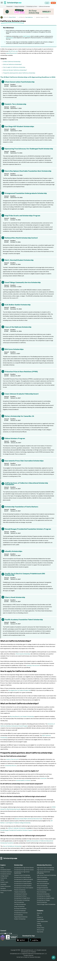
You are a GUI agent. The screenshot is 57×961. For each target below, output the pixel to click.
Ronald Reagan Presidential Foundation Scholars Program (16, 830)
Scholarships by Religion (43, 900)
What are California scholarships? (12, 64)
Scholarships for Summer (21, 912)
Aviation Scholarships (20, 919)
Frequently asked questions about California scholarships (19, 73)
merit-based (26, 36)
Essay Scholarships (19, 906)
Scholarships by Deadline (43, 896)
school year (43, 778)
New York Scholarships (43, 883)
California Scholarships (43, 879)
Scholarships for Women (20, 894)
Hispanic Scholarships (20, 892)
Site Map (39, 925)
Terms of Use (40, 929)
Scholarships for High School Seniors (24, 867)
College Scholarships (19, 6)
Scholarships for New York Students (23, 887)
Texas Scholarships (42, 877)
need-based (9, 37)
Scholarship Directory (6, 871)
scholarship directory (10, 765)
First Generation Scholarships (22, 900)
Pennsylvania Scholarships (44, 889)
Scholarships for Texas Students (22, 881)
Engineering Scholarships (20, 917)
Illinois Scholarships (42, 885)
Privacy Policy (40, 927)
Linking (39, 923)
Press (1, 892)
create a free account (12, 759)
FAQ (38, 915)
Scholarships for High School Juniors (24, 869)
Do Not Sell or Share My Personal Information (28, 957)
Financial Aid (9, 6)
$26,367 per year (13, 51)
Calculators (3, 884)
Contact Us (40, 917)
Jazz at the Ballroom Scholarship (12, 846)
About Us (39, 913)
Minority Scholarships (19, 889)
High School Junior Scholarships (45, 869)
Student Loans (4, 882)
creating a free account (33, 665)
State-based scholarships (23, 654)
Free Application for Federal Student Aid (19, 690)
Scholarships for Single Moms (22, 898)
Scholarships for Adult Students (22, 877)
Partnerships (40, 919)
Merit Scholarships (19, 902)
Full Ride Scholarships (20, 904)
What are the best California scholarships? (15, 70)
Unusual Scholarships (20, 910)
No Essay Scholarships (20, 908)
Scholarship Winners (5, 874)
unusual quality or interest (23, 780)
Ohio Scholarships (41, 892)
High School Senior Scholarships (45, 867)
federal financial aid (11, 53)
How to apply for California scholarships (14, 67)
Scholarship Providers (6, 890)
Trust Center (40, 932)
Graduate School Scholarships (22, 875)
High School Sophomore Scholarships (43, 872)
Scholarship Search (5, 869)
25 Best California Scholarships (12, 61)
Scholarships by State (31, 6)
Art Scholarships (18, 914)
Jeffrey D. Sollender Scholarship (16, 828)
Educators (3, 888)
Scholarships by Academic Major (45, 898)
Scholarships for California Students (23, 879)
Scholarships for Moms (20, 896)
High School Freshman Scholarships (46, 875)
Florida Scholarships (42, 881)
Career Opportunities (42, 921)
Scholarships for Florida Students (23, 883)
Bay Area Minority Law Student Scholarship (22, 716)
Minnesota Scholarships (43, 894)
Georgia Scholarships (42, 887)
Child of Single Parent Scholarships (46, 904)
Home (2, 867)
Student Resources (5, 886)
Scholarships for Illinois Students (22, 885)
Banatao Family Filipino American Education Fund (28, 818)
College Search (4, 876)
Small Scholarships (42, 902)
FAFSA (2, 880)
